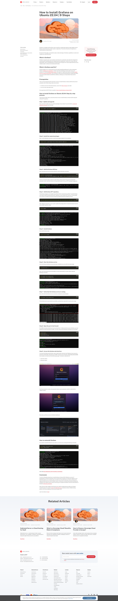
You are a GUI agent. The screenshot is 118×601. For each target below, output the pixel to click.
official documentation (47, 483)
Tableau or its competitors (48, 70)
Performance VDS (45, 579)
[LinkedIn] (88, 61)
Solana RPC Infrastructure (58, 579)
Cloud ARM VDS (45, 576)
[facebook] (91, 594)
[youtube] (97, 594)
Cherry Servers (64, 85)
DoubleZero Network (79, 583)
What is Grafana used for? (24, 50)
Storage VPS (44, 573)
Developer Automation (79, 576)
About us (88, 573)
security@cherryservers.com (28, 561)
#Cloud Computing (23, 523)
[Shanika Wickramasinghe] (50, 521)
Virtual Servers (22, 573)
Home (21, 5)
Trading (55, 586)
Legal (77, 582)
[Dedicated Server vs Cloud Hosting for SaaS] (32, 514)
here (48, 491)
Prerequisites (22, 51)
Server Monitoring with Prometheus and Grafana (53, 471)
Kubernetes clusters (52, 72)
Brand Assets (89, 576)
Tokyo (66, 582)
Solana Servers (56, 573)
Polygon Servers (56, 576)
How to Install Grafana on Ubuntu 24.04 (64, 90)
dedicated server (58, 487)
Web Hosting (56, 589)
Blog (24, 5)
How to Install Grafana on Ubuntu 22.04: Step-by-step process (26, 53)
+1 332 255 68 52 (44, 557)
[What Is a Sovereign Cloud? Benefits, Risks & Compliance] (59, 514)
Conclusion (22, 56)
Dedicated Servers (34, 569)
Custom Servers (33, 573)
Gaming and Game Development (58, 582)
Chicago (66, 579)
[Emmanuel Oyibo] (23, 521)
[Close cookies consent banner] (21, 597)
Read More (22, 538)
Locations (66, 569)
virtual (52, 487)
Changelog (78, 579)
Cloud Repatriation (56, 585)
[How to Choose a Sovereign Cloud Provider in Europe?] (85, 514)
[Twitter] (84, 61)
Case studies (78, 573)
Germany (66, 576)
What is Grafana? (22, 49)
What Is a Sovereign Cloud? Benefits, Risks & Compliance (59, 529)
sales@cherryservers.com (27, 557)
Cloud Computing (28, 5)
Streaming (55, 583)
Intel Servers (33, 579)
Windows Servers (34, 582)
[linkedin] (94, 594)
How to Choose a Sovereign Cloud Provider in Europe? (84, 529)
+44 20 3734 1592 (44, 558)
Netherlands (67, 573)
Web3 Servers (33, 576)
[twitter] (88, 594)
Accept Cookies (89, 598)
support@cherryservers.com (28, 558)
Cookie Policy (70, 598)
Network (21, 576)
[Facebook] (86, 61)
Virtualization (56, 588)
